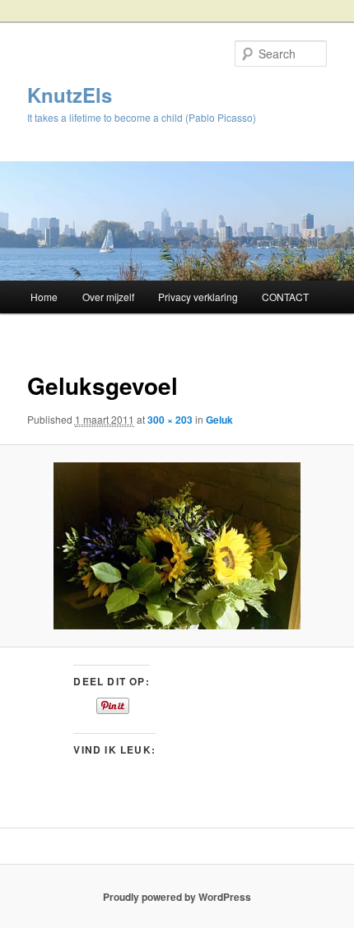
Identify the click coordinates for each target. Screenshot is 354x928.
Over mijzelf (108, 297)
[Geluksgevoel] (176, 545)
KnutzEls (69, 95)
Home (44, 297)
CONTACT (285, 297)
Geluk (219, 419)
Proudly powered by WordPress (177, 896)
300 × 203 (170, 419)
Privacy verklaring (198, 297)
